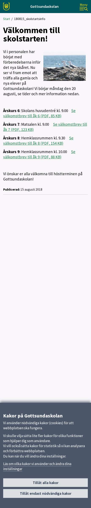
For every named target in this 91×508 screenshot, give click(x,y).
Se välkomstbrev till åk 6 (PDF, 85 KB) (39, 113)
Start (6, 19)
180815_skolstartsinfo (29, 19)
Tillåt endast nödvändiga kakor (45, 493)
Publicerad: (11, 189)
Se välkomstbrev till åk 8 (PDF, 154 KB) (38, 140)
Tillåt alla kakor (45, 482)
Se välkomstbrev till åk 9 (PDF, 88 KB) (39, 154)
